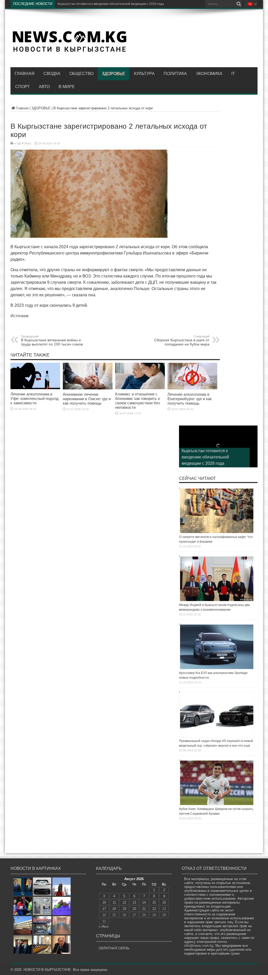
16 (164, 902)
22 (154, 909)
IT (233, 73)
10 (104, 902)
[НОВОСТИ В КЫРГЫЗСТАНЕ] (69, 51)
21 (144, 909)
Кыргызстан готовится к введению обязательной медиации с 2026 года (205, 457)
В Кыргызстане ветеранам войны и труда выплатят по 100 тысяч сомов (52, 340)
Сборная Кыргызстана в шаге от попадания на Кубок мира (181, 340)
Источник (19, 316)
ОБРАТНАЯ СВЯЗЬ (114, 948)
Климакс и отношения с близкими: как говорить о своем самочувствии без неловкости (137, 401)
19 (124, 909)
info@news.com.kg (198, 946)
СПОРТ (22, 86)
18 (114, 909)
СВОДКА (51, 73)
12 (124, 902)
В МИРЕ (67, 86)
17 (104, 909)
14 (144, 902)
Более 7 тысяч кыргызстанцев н (81, 4)
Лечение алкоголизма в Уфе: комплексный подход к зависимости (34, 398)
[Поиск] (239, 4)
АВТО (44, 86)
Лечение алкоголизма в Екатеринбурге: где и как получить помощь (190, 398)
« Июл (104, 926)
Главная (25, 73)
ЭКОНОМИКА (209, 73)
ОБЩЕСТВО (81, 73)
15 (154, 902)
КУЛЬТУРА (144, 73)
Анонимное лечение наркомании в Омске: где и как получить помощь (87, 398)
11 (114, 902)
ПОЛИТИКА (175, 73)
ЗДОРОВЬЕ (113, 73)
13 (134, 902)
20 (134, 909)
